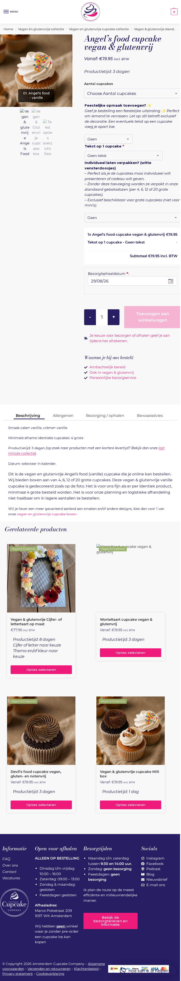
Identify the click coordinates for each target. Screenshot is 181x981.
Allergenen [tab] (63, 415)
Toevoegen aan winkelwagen (152, 317)
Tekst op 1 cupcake (104, 146)
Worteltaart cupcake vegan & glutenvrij (126, 621)
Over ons (10, 865)
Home (8, 29)
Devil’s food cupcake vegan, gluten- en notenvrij (36, 774)
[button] (173, 11)
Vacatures (11, 878)
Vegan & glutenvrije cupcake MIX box (129, 774)
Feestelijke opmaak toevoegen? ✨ (118, 105)
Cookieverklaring (50, 974)
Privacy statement (17, 974)
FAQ (6, 859)
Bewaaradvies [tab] (150, 415)
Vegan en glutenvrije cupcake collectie (99, 29)
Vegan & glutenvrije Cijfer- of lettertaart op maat (36, 621)
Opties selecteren (41, 669)
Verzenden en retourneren (49, 969)
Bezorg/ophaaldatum (108, 273)
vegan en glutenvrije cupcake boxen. (47, 514)
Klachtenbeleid (86, 969)
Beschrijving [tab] (28, 415)
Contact (9, 871)
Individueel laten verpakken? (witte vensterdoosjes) (118, 165)
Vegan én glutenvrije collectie (41, 29)
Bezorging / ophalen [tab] (105, 415)
